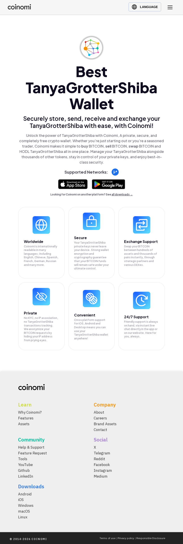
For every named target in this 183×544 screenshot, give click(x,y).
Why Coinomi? (30, 412)
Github (24, 470)
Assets (23, 423)
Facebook (102, 464)
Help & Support (31, 447)
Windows (25, 505)
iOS (21, 499)
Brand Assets (105, 423)
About (99, 412)
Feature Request (32, 453)
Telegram (102, 453)
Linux (22, 517)
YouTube (25, 464)
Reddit (99, 458)
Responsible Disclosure (150, 538)
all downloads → (122, 194)
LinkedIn (25, 476)
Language (149, 7)
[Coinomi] (19, 8)
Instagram (103, 470)
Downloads (31, 486)
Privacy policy (126, 538)
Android (25, 494)
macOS (24, 511)
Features (25, 418)
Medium (101, 476)
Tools (22, 458)
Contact (100, 429)
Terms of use (107, 538)
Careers (100, 418)
